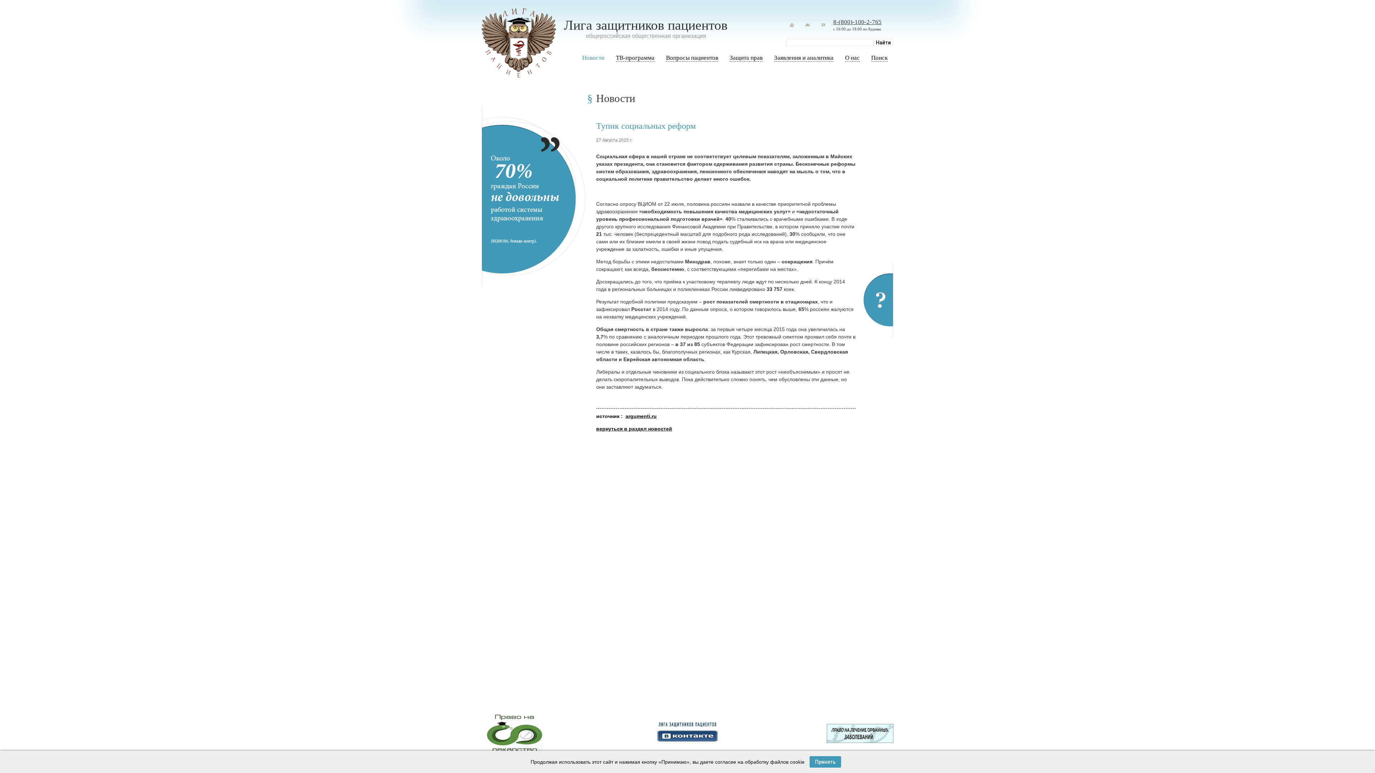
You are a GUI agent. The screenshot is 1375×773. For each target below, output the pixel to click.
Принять (825, 762)
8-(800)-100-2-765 (857, 22)
